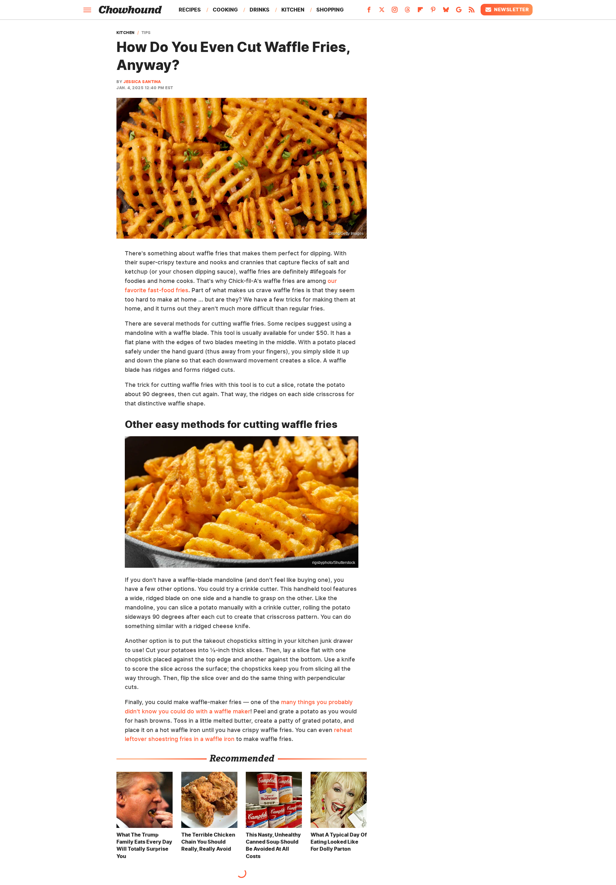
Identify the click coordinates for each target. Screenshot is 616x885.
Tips (146, 33)
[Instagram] (394, 11)
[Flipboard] (420, 11)
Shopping (330, 9)
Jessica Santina (142, 81)
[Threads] (407, 11)
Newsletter (511, 9)
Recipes (190, 9)
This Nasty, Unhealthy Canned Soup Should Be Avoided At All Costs (273, 845)
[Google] (459, 11)
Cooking (225, 9)
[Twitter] (382, 11)
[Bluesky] (446, 11)
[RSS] (471, 11)
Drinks (260, 9)
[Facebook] (369, 11)
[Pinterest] (433, 11)
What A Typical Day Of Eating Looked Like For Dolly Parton (339, 841)
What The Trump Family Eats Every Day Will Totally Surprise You (144, 845)
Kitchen (292, 9)
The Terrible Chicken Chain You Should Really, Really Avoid (208, 841)
